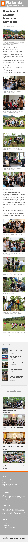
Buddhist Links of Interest (8, 480)
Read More (20, 499)
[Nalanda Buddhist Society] (14, 2)
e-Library (4, 482)
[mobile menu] (26, 2)
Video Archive (6, 529)
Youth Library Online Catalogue (9, 485)
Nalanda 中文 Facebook (8, 523)
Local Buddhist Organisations (8, 479)
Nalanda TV (6, 525)
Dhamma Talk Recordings (9, 527)
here (19, 335)
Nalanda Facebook (7, 522)
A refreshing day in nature (10, 410)
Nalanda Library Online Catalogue (9, 484)
